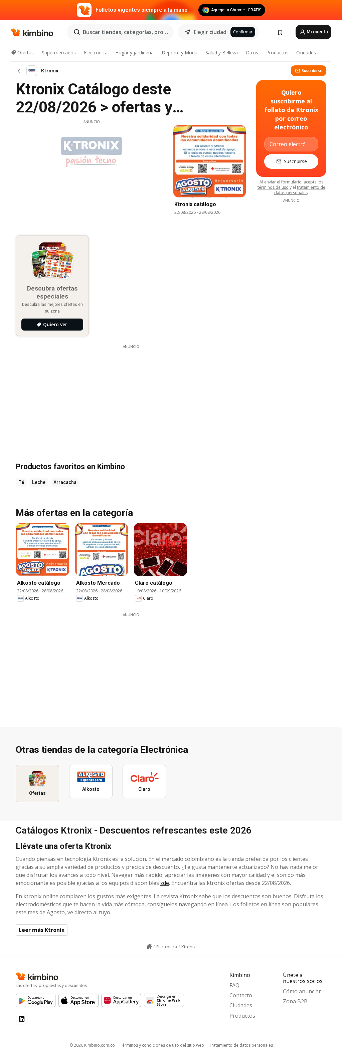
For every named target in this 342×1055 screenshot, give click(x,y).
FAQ (234, 985)
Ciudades (306, 52)
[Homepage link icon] (149, 946)
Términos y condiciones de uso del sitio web (162, 1045)
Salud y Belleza (221, 52)
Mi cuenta (317, 31)
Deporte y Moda (179, 52)
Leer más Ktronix (41, 930)
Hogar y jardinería (134, 52)
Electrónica (96, 52)
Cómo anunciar (302, 991)
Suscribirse (312, 70)
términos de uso (273, 187)
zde (164, 883)
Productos (277, 52)
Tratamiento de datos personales (241, 1045)
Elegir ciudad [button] (210, 32)
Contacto (240, 995)
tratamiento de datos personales (299, 189)
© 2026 (92, 1045)
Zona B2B (295, 1001)
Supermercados (59, 52)
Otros (252, 52)
